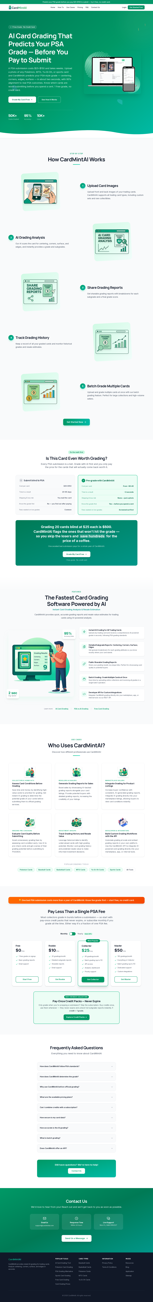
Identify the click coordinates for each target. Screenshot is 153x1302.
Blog (127, 1267)
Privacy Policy (107, 1263)
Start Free (27, 979)
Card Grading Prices (62, 1284)
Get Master (126, 979)
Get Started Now (75, 422)
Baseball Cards (44, 870)
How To (61, 7)
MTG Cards (80, 870)
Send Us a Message (75, 1238)
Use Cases (70, 7)
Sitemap (129, 1276)
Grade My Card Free (21, 100)
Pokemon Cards (26, 870)
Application (130, 1271)
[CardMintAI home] (18, 7)
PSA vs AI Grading (81, 709)
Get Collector (93, 979)
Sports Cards (115, 870)
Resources (130, 1263)
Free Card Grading (101, 709)
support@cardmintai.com (44, 1225)
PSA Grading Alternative (64, 1271)
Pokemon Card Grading (64, 1267)
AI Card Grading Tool (63, 1263)
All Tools (130, 870)
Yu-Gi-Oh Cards (97, 870)
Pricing (80, 7)
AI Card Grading (62, 709)
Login (124, 7)
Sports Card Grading (62, 1276)
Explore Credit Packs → (76, 1017)
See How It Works (49, 100)
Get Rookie (60, 979)
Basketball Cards (63, 870)
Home (53, 7)
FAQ (87, 7)
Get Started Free (136, 7)
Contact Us (95, 7)
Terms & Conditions (109, 1267)
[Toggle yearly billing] (72, 933)
